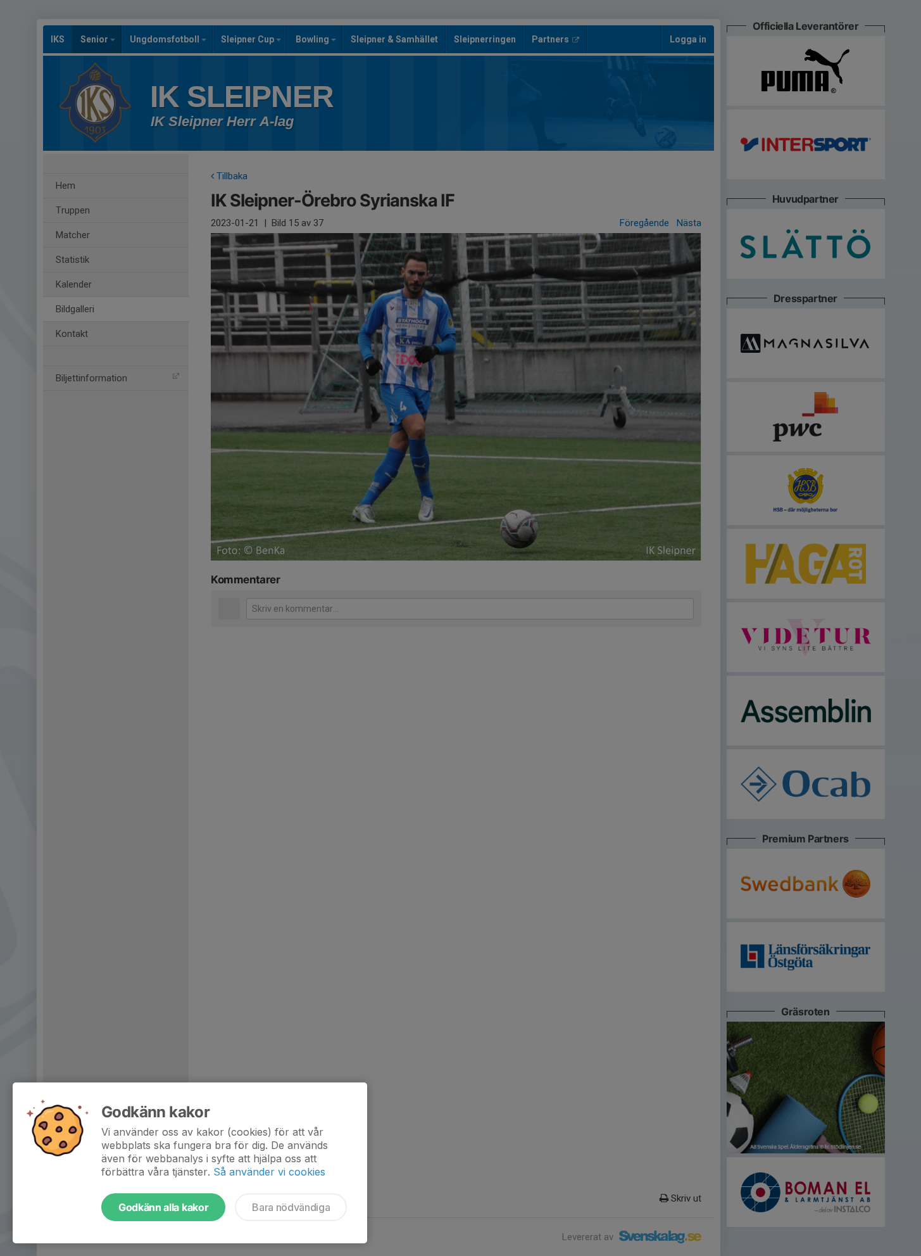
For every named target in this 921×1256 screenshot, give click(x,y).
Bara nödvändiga (291, 1207)
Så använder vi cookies (269, 1171)
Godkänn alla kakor (163, 1207)
